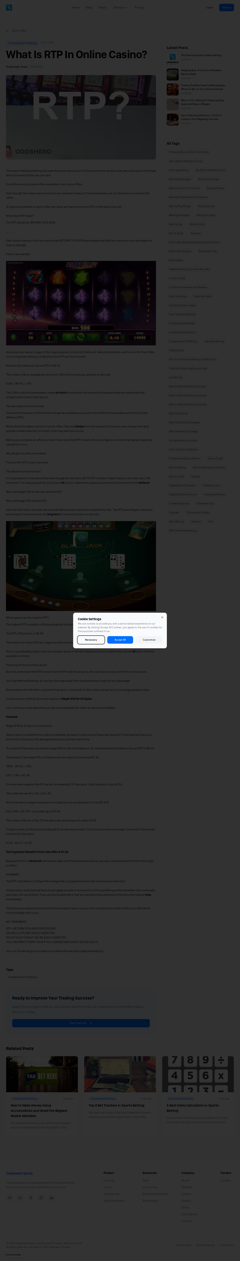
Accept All (120, 639)
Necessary (91, 639)
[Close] (162, 617)
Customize (149, 639)
